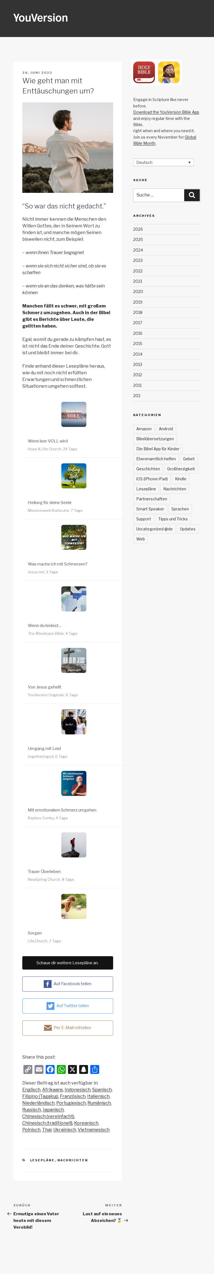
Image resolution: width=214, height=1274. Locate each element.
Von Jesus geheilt (44, 687)
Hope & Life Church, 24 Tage (52, 449)
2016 (137, 333)
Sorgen (35, 933)
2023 (138, 260)
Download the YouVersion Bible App (166, 112)
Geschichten (148, 468)
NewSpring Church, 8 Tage (51, 879)
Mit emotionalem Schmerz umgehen (62, 810)
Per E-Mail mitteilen (72, 1027)
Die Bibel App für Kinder (157, 448)
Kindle (180, 478)
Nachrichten (72, 1160)
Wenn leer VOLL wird (48, 441)
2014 (137, 354)
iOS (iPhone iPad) (152, 478)
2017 (137, 322)
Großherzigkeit (181, 468)
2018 (137, 312)
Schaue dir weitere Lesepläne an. (68, 962)
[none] (163, 162)
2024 (138, 250)
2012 (137, 374)
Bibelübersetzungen (155, 438)
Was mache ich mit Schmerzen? (57, 564)
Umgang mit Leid (44, 748)
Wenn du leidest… (45, 625)
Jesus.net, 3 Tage (43, 572)
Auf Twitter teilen (72, 1005)
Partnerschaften (151, 498)
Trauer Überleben (44, 871)
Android (166, 428)
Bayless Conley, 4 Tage (48, 818)
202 (136, 395)
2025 (138, 239)
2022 (138, 271)
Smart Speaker (150, 508)
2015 (137, 343)
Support (143, 519)
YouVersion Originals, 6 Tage (53, 695)
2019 (137, 302)
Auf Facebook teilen (72, 983)
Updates (188, 529)
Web (140, 539)
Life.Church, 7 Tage (44, 941)
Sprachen (180, 508)
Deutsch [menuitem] (144, 162)
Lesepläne (42, 1160)
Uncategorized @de (154, 529)
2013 (137, 364)
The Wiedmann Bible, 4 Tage (52, 633)
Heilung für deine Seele (50, 502)
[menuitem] (31, 1090)
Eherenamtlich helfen (156, 458)
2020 (138, 291)
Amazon (144, 428)
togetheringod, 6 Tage (47, 756)
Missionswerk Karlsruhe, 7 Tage (55, 510)
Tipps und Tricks (173, 519)
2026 (138, 229)
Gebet (189, 458)
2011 (137, 385)
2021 (137, 281)
